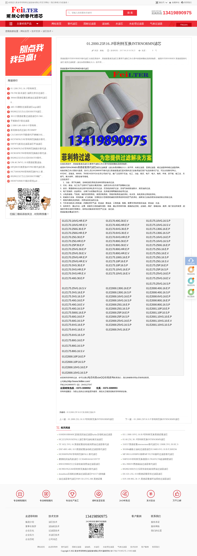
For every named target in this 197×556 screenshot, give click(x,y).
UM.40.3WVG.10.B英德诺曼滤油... (27, 162)
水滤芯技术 (54, 535)
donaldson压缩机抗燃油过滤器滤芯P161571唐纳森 (82, 474)
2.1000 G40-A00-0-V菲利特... (24, 125)
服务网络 (155, 526)
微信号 (162, 2)
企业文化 (29, 531)
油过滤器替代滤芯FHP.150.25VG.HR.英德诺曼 (80, 479)
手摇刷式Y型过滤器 (20, 121)
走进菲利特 (53, 547)
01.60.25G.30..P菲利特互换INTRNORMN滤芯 (144, 439)
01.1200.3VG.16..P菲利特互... (24, 88)
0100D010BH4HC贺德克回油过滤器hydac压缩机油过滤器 (85, 434)
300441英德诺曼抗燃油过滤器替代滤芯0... (29, 100)
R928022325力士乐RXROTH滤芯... (27, 111)
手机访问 (184, 25)
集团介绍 (29, 522)
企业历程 (29, 539)
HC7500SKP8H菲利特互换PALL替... (28, 172)
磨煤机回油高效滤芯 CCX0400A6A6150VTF (79, 459)
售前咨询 (191, 274)
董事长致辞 (30, 526)
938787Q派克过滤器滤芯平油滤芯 (26, 144)
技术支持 (36, 31)
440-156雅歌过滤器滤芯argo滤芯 (26, 107)
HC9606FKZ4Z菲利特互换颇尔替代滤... (29, 148)
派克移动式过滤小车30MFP (23, 130)
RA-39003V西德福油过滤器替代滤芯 (140, 464)
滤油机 (105, 23)
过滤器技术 (54, 531)
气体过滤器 (156, 23)
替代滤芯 (72, 23)
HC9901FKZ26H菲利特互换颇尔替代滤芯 (78, 469)
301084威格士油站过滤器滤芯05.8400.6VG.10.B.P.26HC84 (150, 449)
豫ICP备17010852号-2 (119, 551)
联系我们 (188, 2)
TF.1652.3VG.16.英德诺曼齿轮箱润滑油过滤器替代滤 (84, 444)
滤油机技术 (54, 526)
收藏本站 (175, 2)
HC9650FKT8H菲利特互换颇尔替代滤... (29, 153)
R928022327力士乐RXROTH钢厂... (27, 176)
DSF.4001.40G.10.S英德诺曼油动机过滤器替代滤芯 (83, 449)
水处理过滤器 (136, 23)
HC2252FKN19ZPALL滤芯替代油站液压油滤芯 (81, 439)
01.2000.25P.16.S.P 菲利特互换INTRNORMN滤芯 (156, 419)
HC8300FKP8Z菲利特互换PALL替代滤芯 (78, 454)
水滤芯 (119, 23)
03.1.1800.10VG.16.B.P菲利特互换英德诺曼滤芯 (145, 434)
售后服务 (191, 296)
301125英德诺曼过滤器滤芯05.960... (27, 116)
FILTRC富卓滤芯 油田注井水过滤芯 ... (29, 93)
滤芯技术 (47, 31)
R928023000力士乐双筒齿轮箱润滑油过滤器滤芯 (145, 469)
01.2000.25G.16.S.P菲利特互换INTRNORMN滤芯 (91, 419)
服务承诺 (155, 522)
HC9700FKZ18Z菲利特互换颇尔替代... (29, 139)
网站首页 (56, 23)
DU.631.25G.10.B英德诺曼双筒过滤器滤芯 (142, 474)
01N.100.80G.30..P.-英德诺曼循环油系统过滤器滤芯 (147, 479)
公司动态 (53, 539)
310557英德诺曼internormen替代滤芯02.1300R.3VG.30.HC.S (150, 444)
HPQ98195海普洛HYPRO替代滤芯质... (29, 167)
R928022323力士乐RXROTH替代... (27, 158)
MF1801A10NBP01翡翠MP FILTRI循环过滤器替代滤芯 (148, 454)
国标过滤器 (90, 23)
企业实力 (29, 535)
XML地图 (132, 551)
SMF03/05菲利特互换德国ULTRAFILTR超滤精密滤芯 (148, 459)
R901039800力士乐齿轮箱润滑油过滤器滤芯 (79, 464)
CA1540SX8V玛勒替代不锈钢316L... (28, 135)
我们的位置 (156, 531)
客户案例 (145, 547)
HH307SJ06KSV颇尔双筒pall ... (25, 181)
